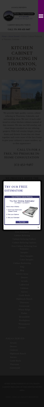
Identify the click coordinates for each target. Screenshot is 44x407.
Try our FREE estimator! (15, 188)
